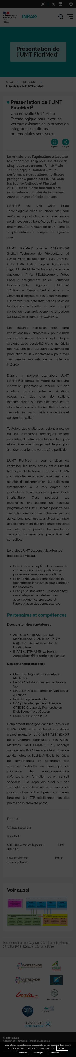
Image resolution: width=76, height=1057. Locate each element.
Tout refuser (23, 1053)
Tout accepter (38, 1053)
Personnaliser (54, 1053)
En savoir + (62, 1048)
